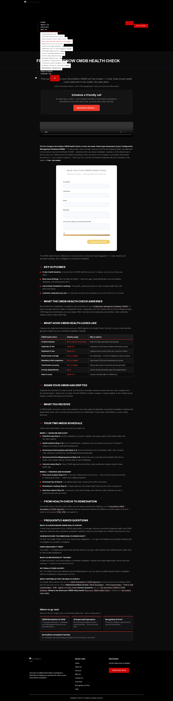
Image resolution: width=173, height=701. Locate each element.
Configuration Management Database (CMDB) (110, 306)
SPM (64, 512)
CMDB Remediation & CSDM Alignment (85, 582)
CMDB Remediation (49, 34)
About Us (45, 25)
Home (43, 22)
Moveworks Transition (51, 68)
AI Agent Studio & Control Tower (55, 65)
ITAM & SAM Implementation (53, 53)
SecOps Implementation (51, 56)
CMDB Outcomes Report (51, 46)
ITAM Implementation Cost (52, 37)
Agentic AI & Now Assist (67, 588)
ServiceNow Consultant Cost (54, 39)
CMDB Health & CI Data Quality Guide (57, 49)
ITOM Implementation (50, 51)
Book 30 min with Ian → (86, 108)
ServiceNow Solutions (51, 32)
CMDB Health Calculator (52, 44)
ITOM (59, 512)
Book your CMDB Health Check (97, 590)
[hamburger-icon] (129, 23)
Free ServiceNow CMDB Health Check (56, 41)
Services (45, 27)
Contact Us (46, 74)
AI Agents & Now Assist (51, 61)
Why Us (44, 29)
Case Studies (47, 71)
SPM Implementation (50, 58)
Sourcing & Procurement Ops (54, 63)
